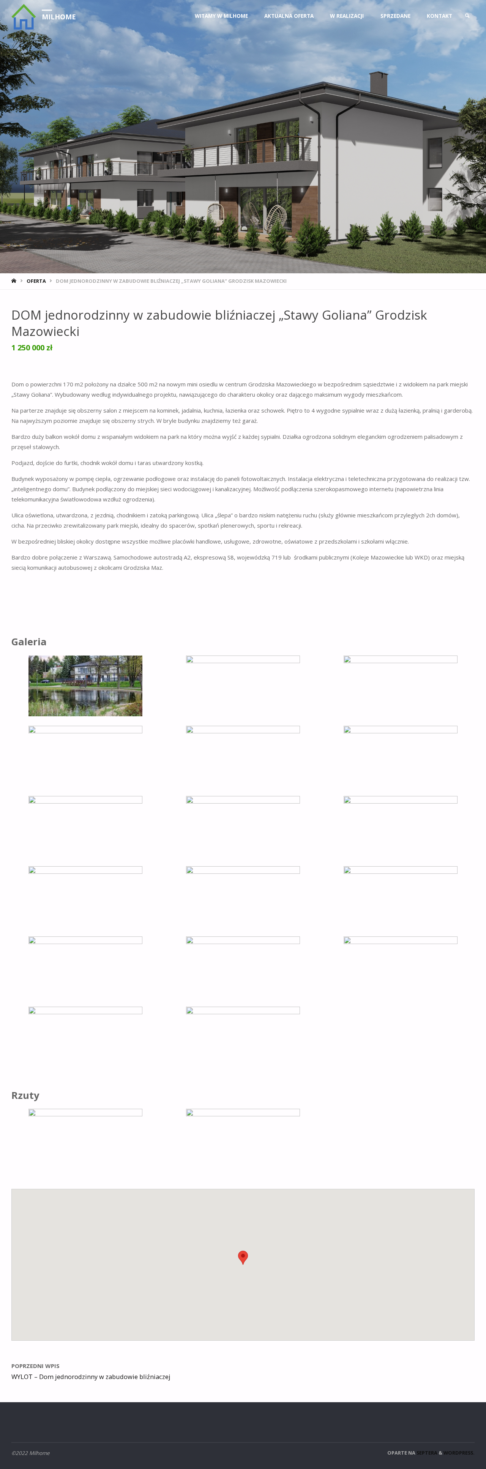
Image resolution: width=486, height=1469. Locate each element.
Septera (426, 1452)
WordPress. (459, 1452)
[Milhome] (23, 16)
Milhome (59, 16)
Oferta (36, 280)
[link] (467, 16)
